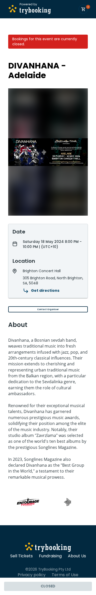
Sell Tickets (21, 556)
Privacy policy (32, 575)
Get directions (45, 290)
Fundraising (50, 556)
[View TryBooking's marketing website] (48, 548)
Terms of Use (65, 575)
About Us (77, 556)
